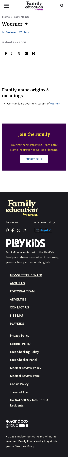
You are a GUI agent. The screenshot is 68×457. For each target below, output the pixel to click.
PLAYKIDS (17, 324)
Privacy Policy (19, 335)
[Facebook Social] (12, 230)
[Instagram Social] (24, 230)
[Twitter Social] (18, 230)
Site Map (17, 315)
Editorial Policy (20, 344)
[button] (26, 23)
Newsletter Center (26, 275)
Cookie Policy (19, 384)
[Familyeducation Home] (22, 207)
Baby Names (22, 17)
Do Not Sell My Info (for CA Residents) (29, 402)
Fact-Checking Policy (24, 352)
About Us (17, 283)
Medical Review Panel (25, 376)
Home (6, 17)
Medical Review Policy (25, 368)
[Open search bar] (62, 6)
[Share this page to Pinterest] (12, 53)
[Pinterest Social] (7, 230)
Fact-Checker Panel (23, 360)
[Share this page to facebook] (6, 53)
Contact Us (19, 307)
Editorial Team (22, 291)
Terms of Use (19, 392)
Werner (55, 103)
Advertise (18, 299)
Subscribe (32, 158)
